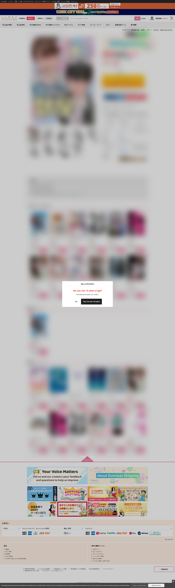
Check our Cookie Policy (139, 585)
